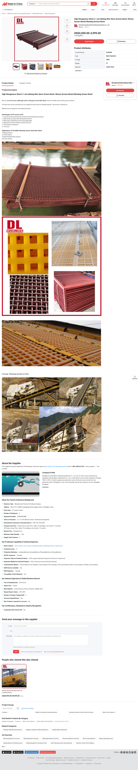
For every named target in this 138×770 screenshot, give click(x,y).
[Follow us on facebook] (122, 752)
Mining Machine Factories (31, 738)
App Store (7, 752)
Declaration (89, 763)
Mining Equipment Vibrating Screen (36, 743)
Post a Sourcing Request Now (54, 652)
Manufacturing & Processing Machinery (18, 13)
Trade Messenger (32, 752)
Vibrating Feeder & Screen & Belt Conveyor (81, 712)
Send (16, 651)
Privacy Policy (97, 763)
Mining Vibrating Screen (106, 738)
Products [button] (32, 4)
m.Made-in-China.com (73, 760)
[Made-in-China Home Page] (12, 4)
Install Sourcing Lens (49, 752)
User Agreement (79, 763)
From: (10, 626)
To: (11, 631)
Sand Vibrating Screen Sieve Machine (61, 743)
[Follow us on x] (124, 752)
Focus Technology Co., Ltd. (56, 763)
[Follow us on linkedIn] (135, 752)
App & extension (113, 9)
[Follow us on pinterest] (132, 752)
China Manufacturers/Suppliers (54, 758)
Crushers (4, 712)
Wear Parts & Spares (109, 712)
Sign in (134, 5)
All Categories (8, 9)
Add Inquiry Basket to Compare (37, 73)
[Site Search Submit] (94, 4)
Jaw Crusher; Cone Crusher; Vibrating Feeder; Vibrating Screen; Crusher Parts (39, 546)
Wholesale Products (69, 758)
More (3, 746)
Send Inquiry (89, 41)
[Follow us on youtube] (130, 752)
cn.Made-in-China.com (86, 760)
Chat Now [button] (122, 41)
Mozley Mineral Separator (59, 730)
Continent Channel (91, 758)
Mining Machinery (37, 13)
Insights (109, 758)
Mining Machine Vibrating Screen (12, 743)
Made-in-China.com (61, 760)
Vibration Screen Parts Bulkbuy (85, 743)
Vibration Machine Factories (70, 738)
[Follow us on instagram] (127, 752)
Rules (134, 9)
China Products (40, 758)
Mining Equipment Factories (11, 738)
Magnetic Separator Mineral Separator (37, 730)
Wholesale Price (80, 758)
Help (102, 9)
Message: (9, 636)
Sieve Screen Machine (89, 738)
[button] (88, 3)
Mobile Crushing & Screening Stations (46, 712)
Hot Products (31, 758)
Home (3, 13)
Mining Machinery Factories (50, 738)
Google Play (18, 752)
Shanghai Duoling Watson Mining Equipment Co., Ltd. (94, 25)
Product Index (101, 758)
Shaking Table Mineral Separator (12, 730)
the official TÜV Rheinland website (56, 466)
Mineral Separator (50, 13)
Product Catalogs (28, 708)
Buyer (93, 9)
